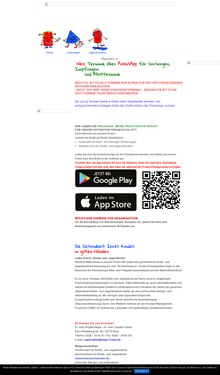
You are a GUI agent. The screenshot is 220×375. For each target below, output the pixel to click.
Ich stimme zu (142, 371)
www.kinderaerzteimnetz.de (92, 358)
